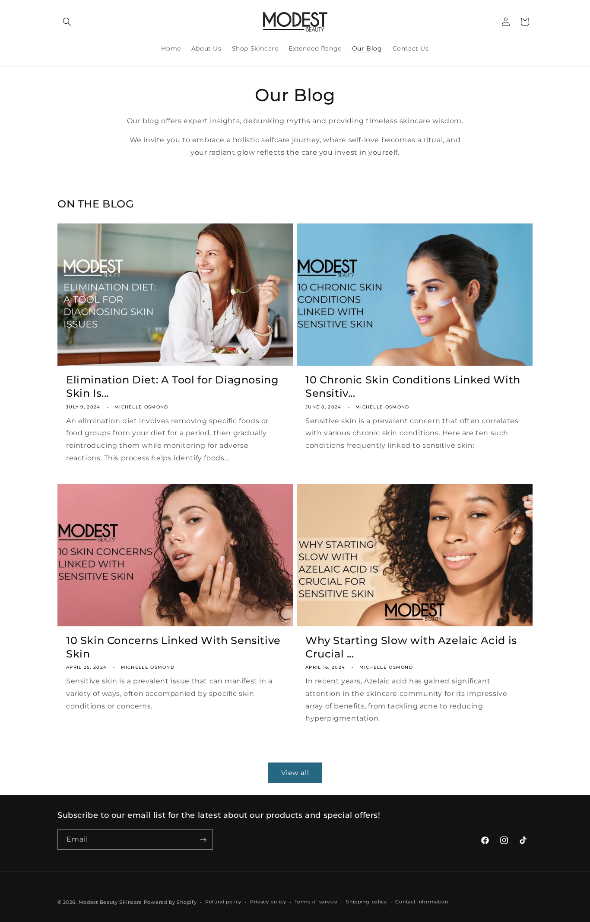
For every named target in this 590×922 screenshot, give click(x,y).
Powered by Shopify (170, 902)
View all (295, 773)
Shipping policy (366, 902)
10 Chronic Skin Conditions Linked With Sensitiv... (412, 386)
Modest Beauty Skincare (110, 902)
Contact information (421, 902)
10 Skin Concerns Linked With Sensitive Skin (173, 647)
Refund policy (223, 902)
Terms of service (316, 902)
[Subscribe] (203, 839)
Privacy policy (268, 902)
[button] (66, 21)
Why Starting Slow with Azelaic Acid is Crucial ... (411, 647)
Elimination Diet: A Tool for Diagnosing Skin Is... (172, 386)
